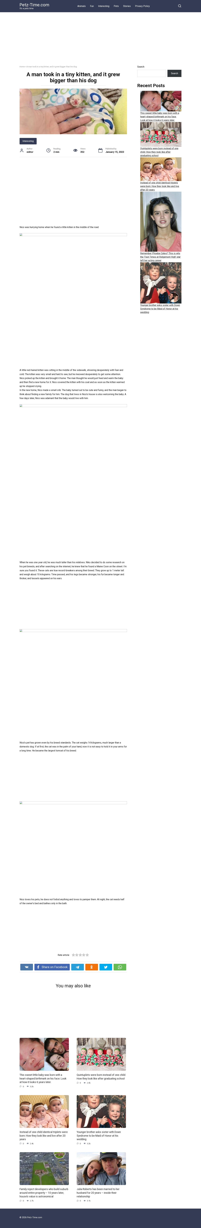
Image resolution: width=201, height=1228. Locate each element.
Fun (92, 6)
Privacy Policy (142, 6)
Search (140, 66)
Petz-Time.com (34, 4)
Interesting (103, 6)
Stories (127, 6)
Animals (81, 6)
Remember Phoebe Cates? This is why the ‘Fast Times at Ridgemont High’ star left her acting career (160, 257)
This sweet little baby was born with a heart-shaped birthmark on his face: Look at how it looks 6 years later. (43, 1078)
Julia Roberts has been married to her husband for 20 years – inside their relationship (98, 1193)
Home (22, 66)
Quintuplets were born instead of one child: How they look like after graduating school (159, 152)
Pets (116, 6)
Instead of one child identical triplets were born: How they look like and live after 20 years (44, 1136)
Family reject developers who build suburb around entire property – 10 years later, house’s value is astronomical (44, 1193)
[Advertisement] (100, 41)
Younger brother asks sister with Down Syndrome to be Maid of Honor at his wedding (99, 1136)
